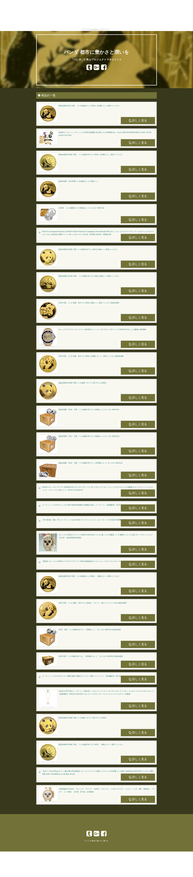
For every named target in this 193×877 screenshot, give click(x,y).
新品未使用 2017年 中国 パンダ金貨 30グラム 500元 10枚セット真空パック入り (89, 276)
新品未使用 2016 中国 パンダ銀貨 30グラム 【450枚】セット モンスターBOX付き (91, 463)
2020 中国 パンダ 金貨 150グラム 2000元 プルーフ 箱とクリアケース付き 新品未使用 (92, 603)
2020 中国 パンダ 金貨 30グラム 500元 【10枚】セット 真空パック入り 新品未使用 (91, 356)
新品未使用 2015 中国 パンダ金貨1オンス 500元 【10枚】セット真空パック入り (89, 106)
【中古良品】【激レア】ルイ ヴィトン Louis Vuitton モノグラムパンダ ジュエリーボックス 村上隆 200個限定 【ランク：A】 (88, 520)
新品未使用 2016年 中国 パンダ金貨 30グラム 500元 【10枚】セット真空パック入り (90, 154)
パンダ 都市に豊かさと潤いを (96, 52)
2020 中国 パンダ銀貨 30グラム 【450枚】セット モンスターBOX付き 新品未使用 (91, 656)
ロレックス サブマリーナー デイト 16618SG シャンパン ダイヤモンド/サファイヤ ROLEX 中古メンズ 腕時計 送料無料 (102, 329)
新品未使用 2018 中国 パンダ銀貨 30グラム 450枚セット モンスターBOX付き (89, 409)
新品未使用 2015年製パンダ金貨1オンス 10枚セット (78, 181)
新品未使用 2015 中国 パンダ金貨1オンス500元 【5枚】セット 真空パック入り (89, 576)
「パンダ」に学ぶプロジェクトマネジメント (96, 59)
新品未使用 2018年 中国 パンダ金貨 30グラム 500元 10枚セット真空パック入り (88, 249)
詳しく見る (139, 120)
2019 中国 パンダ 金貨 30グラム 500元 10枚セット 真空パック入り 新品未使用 (89, 303)
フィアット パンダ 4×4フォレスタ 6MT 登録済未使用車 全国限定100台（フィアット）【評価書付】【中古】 (82, 505)
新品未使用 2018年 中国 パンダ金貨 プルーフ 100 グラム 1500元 (82, 718)
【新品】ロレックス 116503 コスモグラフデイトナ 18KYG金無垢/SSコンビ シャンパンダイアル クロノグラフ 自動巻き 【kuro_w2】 (91, 561)
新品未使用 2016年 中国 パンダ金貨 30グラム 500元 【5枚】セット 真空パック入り (91, 744)
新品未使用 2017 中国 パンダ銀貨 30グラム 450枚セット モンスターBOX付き (89, 436)
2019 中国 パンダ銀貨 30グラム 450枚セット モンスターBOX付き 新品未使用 (90, 629)
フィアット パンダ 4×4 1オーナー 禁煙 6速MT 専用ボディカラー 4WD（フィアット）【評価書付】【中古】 (82, 676)
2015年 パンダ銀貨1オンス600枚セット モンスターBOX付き (82, 208)
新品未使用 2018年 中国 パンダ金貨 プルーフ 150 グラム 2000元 (82, 383)
